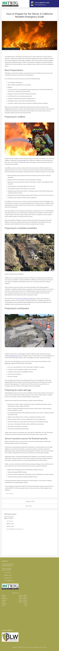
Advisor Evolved (42, 647)
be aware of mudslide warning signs (25, 298)
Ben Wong (7, 48)
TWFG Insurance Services (27, 647)
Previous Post (30, 501)
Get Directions (10, 521)
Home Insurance (10, 493)
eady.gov (8, 363)
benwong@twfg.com (9, 580)
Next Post (29, 506)
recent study (22, 160)
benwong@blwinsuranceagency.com (15, 529)
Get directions (7, 572)
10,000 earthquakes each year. (13, 355)
